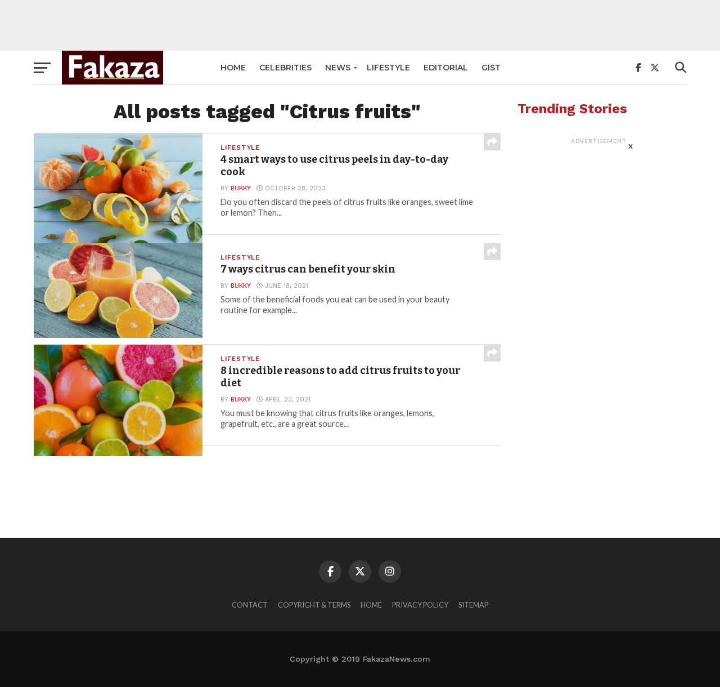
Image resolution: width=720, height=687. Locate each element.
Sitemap (473, 604)
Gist (491, 68)
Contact (250, 604)
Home (233, 68)
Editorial (446, 68)
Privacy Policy (420, 604)
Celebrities (285, 68)
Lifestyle (388, 68)
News (337, 68)
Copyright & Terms (314, 604)
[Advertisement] (360, 25)
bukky (241, 188)
